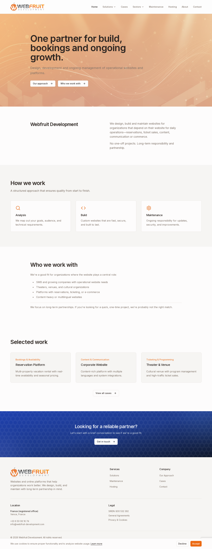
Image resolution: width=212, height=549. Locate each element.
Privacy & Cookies (117, 520)
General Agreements (119, 515)
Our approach (40, 83)
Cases (124, 6)
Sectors (137, 6)
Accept (196, 543)
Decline (182, 543)
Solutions (108, 6)
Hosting (172, 6)
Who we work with (71, 83)
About (185, 6)
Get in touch (103, 441)
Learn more (96, 543)
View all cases (103, 393)
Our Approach (166, 475)
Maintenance (156, 6)
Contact (197, 6)
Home (94, 6)
